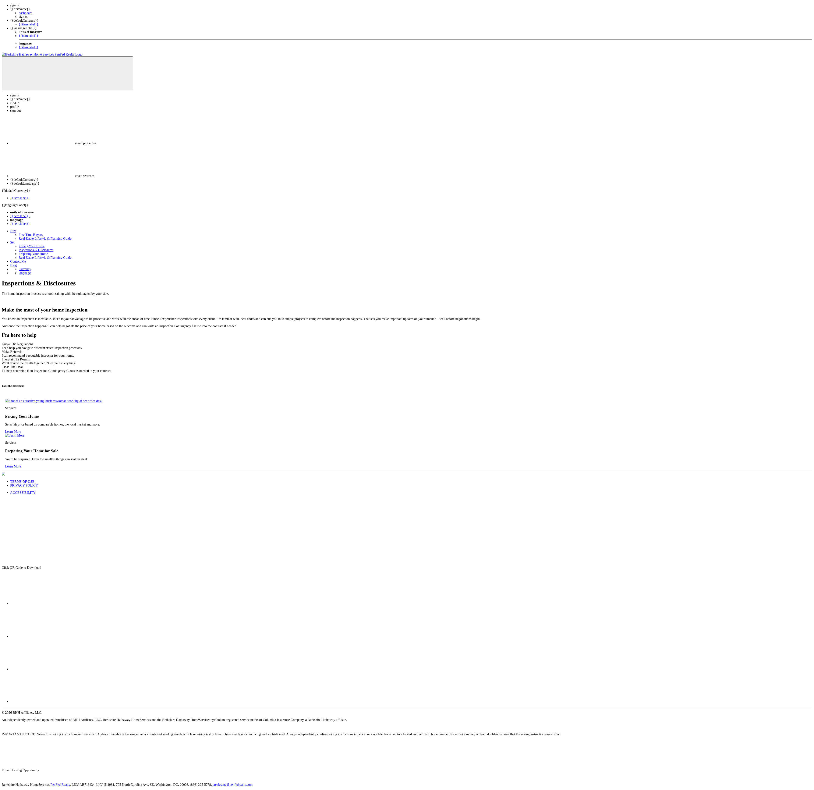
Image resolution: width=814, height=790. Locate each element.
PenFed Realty (60, 784)
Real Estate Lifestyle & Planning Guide (45, 238)
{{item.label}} (28, 24)
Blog (13, 265)
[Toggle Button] (67, 73)
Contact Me (18, 261)
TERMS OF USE (22, 481)
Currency (25, 269)
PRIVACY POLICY (24, 485)
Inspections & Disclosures (36, 250)
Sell (12, 242)
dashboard (25, 13)
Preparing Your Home (33, 254)
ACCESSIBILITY (23, 492)
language (25, 273)
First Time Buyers (31, 234)
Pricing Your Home (32, 246)
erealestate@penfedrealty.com (232, 784)
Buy (13, 231)
